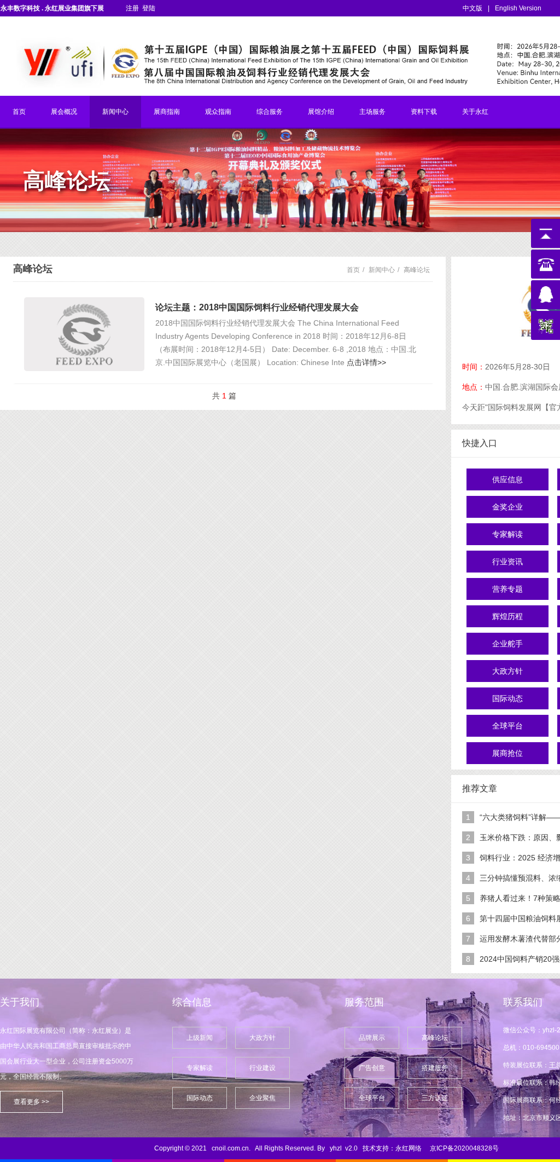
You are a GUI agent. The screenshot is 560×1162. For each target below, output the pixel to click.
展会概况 (64, 111)
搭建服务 (435, 1068)
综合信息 (192, 1002)
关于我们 (19, 1002)
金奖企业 (507, 506)
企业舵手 (507, 643)
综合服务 (269, 111)
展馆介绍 (321, 111)
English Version (518, 8)
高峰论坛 (417, 270)
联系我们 (522, 1002)
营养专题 (507, 589)
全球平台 (507, 725)
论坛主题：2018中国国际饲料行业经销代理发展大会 (257, 307)
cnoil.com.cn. (231, 1148)
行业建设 (262, 1068)
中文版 (472, 8)
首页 (19, 111)
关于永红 (475, 111)
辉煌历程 (507, 616)
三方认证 (435, 1098)
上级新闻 (199, 1038)
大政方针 (507, 671)
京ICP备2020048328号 (464, 1148)
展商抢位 (507, 753)
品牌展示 (372, 1038)
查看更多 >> (31, 1102)
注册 (132, 8)
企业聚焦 (262, 1098)
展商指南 (167, 111)
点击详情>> (366, 362)
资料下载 (424, 111)
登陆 (148, 8)
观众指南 (218, 111)
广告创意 (372, 1068)
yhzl (336, 1148)
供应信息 (507, 479)
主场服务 (372, 111)
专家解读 (507, 534)
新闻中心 (115, 111)
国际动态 (507, 698)
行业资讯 (507, 561)
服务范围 (364, 1002)
